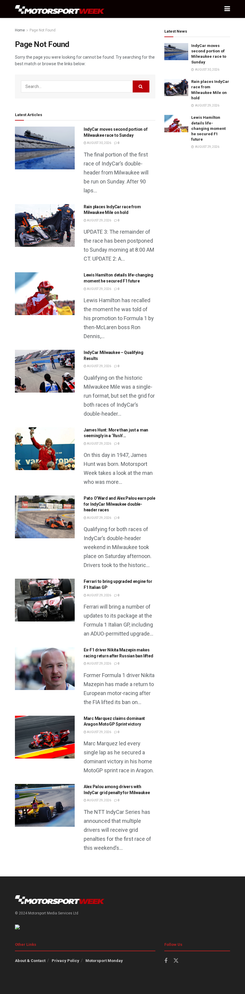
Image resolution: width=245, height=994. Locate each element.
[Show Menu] (227, 9)
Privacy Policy (65, 960)
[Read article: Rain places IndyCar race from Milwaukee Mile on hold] (45, 225)
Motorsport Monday (104, 960)
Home (20, 30)
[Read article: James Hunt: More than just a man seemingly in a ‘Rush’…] (45, 448)
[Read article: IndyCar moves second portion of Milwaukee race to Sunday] (45, 148)
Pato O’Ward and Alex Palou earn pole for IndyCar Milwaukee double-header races (119, 504)
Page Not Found (43, 30)
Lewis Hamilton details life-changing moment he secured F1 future (208, 128)
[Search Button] (141, 86)
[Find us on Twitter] (176, 960)
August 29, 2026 (98, 220)
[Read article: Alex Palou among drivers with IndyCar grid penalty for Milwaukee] (45, 805)
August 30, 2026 (98, 143)
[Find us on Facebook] (165, 960)
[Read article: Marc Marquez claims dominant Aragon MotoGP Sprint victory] (45, 737)
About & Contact (30, 960)
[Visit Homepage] (60, 9)
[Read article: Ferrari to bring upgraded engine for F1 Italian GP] (45, 600)
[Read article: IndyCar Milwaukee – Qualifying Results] (45, 371)
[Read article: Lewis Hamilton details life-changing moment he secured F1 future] (45, 293)
